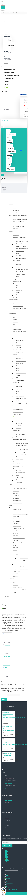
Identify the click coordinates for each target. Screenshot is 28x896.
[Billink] (7, 881)
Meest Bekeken (9, 706)
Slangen (9, 155)
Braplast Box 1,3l (7, 755)
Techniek (4, 189)
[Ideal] (6, 875)
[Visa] (6, 880)
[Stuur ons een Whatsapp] (5, 26)
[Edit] (1, 66)
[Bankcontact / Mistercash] (11, 889)
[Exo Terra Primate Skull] (8, 727)
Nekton (9, 145)
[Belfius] (7, 886)
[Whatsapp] (6, 860)
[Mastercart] (7, 878)
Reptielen (10, 148)
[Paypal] (7, 888)
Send (3, 699)
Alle (8, 130)
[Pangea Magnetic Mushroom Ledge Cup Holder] (8, 714)
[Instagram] (5, 23)
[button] (5, 722)
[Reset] (3, 7)
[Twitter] (5, 21)
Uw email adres (6, 840)
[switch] (3, 894)
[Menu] (2, 124)
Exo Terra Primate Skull (8, 730)
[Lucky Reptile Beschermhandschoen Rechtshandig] (8, 740)
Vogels (9, 161)
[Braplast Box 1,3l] (7, 753)
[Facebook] (5, 18)
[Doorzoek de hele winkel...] (2, 127)
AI (22, 150)
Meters (4, 190)
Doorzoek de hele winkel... (7, 173)
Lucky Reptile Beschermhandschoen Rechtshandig (15, 744)
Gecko (9, 137)
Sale (8, 164)
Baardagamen (11, 134)
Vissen (9, 158)
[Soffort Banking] (9, 883)
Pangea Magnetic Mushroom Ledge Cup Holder (14, 717)
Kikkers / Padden (9, 141)
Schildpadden (11, 151)
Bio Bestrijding (10, 169)
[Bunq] (6, 885)
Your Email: (4, 695)
